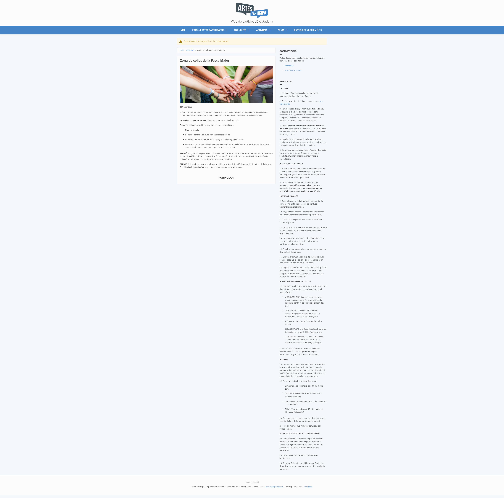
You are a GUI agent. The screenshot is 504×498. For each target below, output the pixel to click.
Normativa (289, 65)
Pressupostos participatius (207, 29)
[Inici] (252, 10)
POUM (279, 29)
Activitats (260, 29)
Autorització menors (294, 70)
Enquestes (238, 29)
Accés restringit (252, 482)
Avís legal (308, 486)
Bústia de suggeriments (308, 30)
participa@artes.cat (274, 486)
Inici (182, 30)
